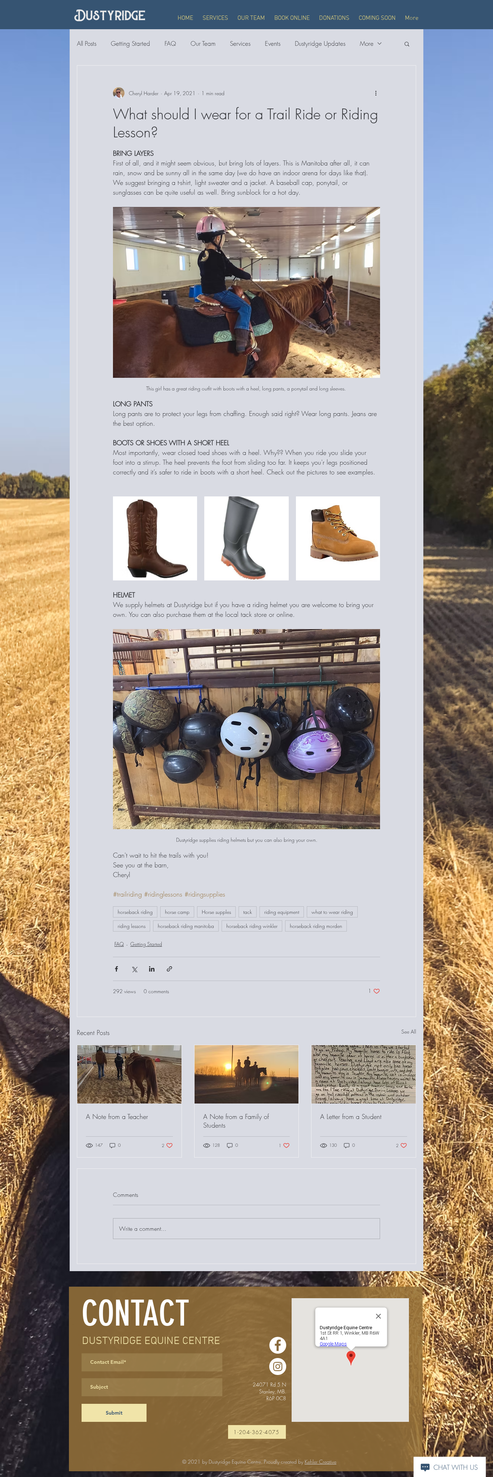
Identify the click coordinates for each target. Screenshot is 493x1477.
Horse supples (216, 911)
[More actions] (375, 93)
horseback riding (135, 911)
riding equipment (281, 911)
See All (408, 1031)
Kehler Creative (320, 1461)
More (367, 43)
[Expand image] (155, 538)
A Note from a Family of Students (236, 1120)
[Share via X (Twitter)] (134, 968)
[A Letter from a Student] (363, 1074)
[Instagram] (277, 1366)
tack (247, 911)
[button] (406, 44)
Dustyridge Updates (320, 43)
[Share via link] (169, 968)
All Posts (86, 43)
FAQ (170, 43)
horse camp (177, 911)
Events (272, 43)
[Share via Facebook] (116, 968)
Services (240, 43)
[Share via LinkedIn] (151, 968)
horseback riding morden (316, 926)
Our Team (203, 43)
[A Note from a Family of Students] (247, 1074)
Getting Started (130, 43)
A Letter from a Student (350, 1116)
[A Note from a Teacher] (129, 1074)
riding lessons (131, 926)
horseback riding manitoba (186, 926)
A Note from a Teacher (117, 1116)
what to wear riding (332, 911)
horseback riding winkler (252, 926)
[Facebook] (277, 1345)
